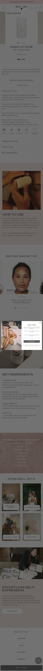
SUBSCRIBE (32, 341)
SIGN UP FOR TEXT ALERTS (32, 345)
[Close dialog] (40, 323)
